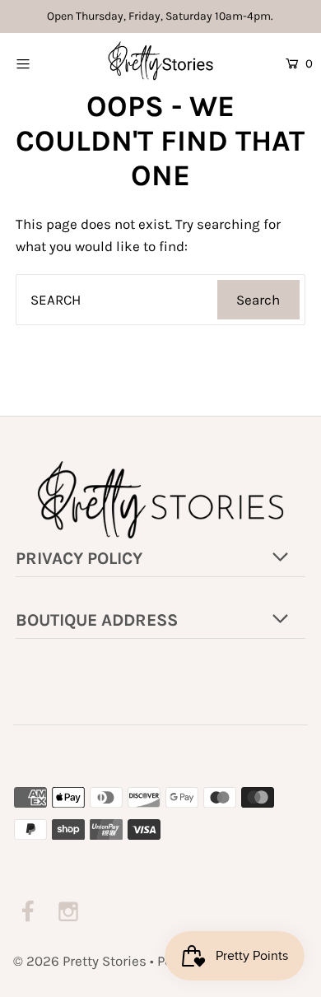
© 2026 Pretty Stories (80, 961)
